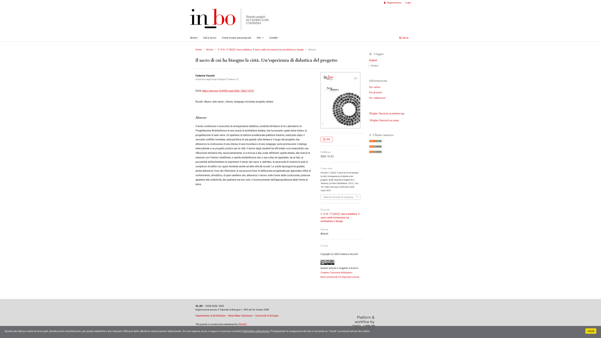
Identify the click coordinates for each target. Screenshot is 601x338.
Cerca (404, 37)
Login (408, 2)
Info (259, 37)
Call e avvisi (209, 37)
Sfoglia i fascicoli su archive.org (386, 113)
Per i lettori (374, 87)
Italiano (375, 65)
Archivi (194, 37)
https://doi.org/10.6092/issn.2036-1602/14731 (228, 90)
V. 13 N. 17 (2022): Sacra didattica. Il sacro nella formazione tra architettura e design (261, 49)
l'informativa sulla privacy (255, 331)
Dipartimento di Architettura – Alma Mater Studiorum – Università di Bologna (236, 315)
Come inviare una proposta (236, 37)
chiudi (591, 331)
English (373, 60)
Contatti (273, 37)
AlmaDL (243, 324)
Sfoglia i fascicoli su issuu (384, 120)
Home (198, 49)
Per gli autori (375, 92)
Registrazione (393, 2)
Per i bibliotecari (377, 98)
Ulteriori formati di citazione (338, 197)
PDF (328, 139)
